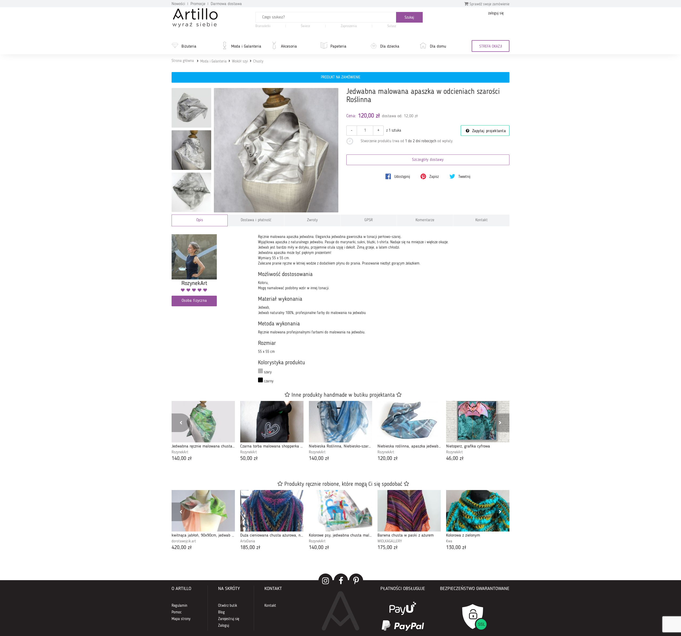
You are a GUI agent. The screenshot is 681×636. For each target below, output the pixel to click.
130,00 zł (456, 547)
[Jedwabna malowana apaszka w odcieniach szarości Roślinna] (276, 150)
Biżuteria (188, 46)
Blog (221, 612)
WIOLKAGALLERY (389, 541)
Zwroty (312, 220)
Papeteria (338, 46)
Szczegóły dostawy (428, 160)
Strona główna (183, 61)
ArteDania (247, 541)
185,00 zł (250, 547)
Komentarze (425, 220)
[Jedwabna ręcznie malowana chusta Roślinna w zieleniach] (203, 421)
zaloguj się (496, 13)
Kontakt (481, 220)
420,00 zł (182, 547)
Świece (305, 26)
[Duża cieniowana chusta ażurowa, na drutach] (272, 511)
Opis (199, 220)
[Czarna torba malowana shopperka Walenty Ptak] (272, 421)
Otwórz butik (227, 606)
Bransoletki (263, 26)
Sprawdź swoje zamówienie (488, 4)
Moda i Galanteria (246, 46)
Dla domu (438, 46)
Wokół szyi (240, 61)
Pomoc (177, 612)
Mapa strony (181, 619)
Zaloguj (223, 625)
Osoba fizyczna (194, 301)
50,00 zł (249, 458)
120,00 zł (387, 458)
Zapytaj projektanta (488, 131)
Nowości (178, 4)
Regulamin (179, 606)
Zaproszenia (349, 26)
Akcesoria (289, 46)
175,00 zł (387, 547)
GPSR (368, 220)
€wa (449, 541)
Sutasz (391, 26)
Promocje (197, 4)
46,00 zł (455, 458)
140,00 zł (182, 458)
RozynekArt (180, 452)
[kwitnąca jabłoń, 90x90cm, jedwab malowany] (203, 511)
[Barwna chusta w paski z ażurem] (409, 511)
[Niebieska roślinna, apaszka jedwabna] (409, 421)
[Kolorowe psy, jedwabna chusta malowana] (340, 511)
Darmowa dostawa (226, 4)
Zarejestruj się (228, 619)
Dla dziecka (389, 46)
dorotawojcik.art (184, 541)
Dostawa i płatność (256, 220)
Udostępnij (401, 177)
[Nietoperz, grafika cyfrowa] (477, 421)
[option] (203, 431)
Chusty (258, 61)
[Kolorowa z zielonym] (477, 511)
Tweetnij (463, 177)
